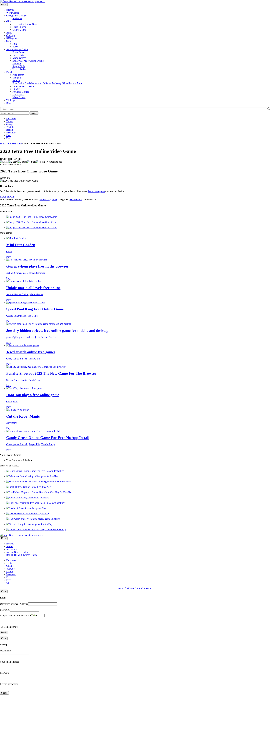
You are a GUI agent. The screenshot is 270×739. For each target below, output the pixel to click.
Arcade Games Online (17, 49)
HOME (10, 10)
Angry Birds (18, 66)
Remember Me (10, 626)
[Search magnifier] (268, 108)
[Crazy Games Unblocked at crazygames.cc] (22, 1)
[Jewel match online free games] (22, 345)
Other (9, 251)
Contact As (122, 588)
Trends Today (19, 69)
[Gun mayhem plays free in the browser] (26, 259)
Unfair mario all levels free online (33, 288)
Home (3, 143)
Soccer (15, 46)
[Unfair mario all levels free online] (24, 281)
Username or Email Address (14, 604)
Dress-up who (19, 27)
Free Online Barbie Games (25, 24)
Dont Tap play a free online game (32, 395)
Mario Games (19, 58)
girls (21, 337)
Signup (4, 693)
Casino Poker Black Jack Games (22, 315)
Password (5, 609)
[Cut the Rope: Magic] (17, 409)
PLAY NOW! (7, 196)
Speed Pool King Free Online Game (35, 309)
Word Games (12, 12)
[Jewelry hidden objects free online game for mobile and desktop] (39, 324)
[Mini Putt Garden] (16, 238)
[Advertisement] (94, 716)
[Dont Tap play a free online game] (24, 388)
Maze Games (18, 97)
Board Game (15, 143)
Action (9, 273)
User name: (5, 650)
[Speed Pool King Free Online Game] (25, 302)
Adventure (11, 423)
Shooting (40, 273)
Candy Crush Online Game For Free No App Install (47, 438)
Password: (5, 672)
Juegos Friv (18, 55)
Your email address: (9, 661)
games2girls (12, 337)
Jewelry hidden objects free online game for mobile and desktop (57, 330)
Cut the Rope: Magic (23, 416)
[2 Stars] (13, 161)
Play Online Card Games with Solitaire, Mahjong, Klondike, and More (47, 83)
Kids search (18, 74)
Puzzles (52, 337)
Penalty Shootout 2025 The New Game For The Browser (51, 373)
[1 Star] (4, 161)
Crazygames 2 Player (16, 15)
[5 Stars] (40, 161)
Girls (8, 21)
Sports (24, 380)
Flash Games (18, 52)
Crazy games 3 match (23, 86)
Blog (8, 103)
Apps (9, 32)
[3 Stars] (22, 161)
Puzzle (9, 72)
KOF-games (12, 38)
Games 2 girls (19, 29)
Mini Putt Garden (20, 245)
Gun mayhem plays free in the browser (37, 266)
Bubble (16, 80)
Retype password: (9, 684)
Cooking (10, 35)
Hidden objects (32, 337)
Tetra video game (96, 191)
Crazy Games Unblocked (140, 588)
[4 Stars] (31, 161)
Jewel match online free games (30, 352)
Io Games (17, 18)
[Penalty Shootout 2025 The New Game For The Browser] (35, 366)
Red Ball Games (20, 91)
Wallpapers (11, 100)
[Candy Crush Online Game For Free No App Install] (33, 431)
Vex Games (18, 94)
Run (14, 43)
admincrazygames (48, 199)
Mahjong (16, 77)
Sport (9, 41)
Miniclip (16, 63)
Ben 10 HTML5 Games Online (28, 60)
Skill (39, 358)
